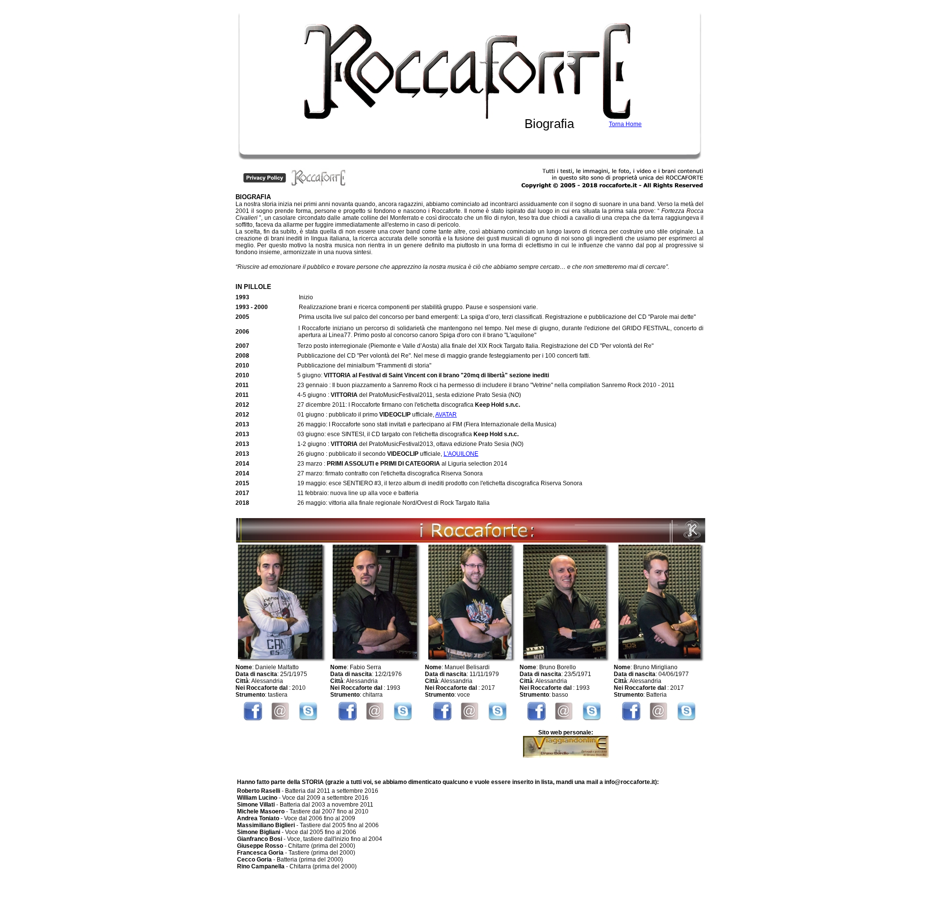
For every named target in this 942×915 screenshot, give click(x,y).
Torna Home (625, 124)
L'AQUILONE (461, 453)
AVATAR (446, 414)
